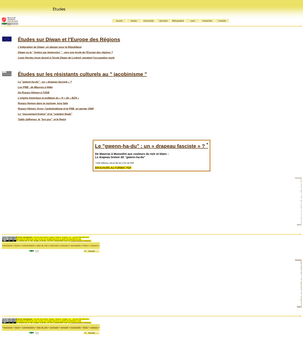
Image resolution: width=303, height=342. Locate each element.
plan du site (42, 245)
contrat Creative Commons (81, 241)
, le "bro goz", (45, 119)
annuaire (64, 245)
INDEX (299, 225)
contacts (94, 245)
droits (85, 245)
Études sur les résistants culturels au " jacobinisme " (82, 74)
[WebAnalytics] (106, 333)
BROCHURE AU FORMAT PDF (113, 167)
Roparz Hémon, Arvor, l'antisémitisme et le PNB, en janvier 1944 (56, 108)
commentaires (28, 245)
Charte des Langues (12, 21)
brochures (8, 245)
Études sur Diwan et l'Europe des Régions (69, 39)
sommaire (54, 245)
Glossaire (298, 178)
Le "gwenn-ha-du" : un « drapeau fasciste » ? (151, 146)
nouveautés (75, 245)
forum (17, 245)
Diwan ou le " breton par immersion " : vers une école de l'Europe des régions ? (65, 52)
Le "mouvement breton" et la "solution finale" (45, 114)
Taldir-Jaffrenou (27, 119)
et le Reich (59, 119)
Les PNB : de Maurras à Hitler (35, 87)
